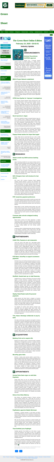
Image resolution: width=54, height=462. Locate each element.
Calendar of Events (46, 456)
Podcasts (40, 456)
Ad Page (36, 456)
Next (21, 451)
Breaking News (31, 456)
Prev (16, 451)
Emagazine (12, 456)
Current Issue (5, 42)
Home (4, 456)
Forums (7, 456)
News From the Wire (23, 456)
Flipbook (16, 456)
